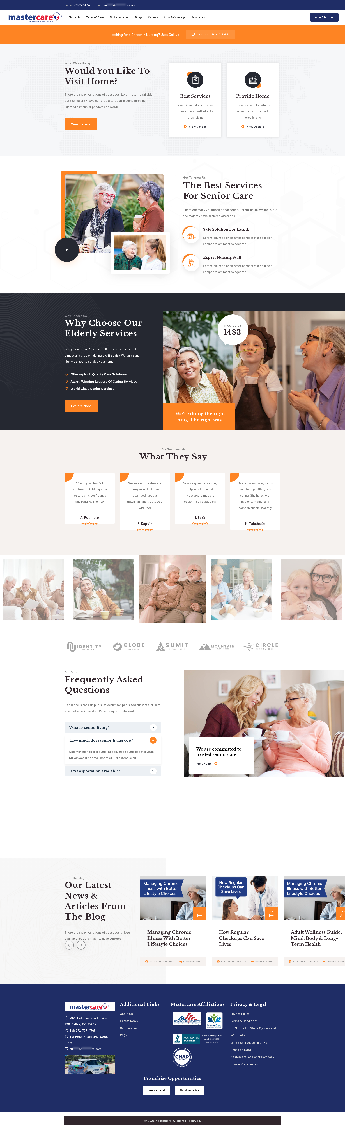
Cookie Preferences (244, 1064)
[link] (67, 250)
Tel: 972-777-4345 (82, 1030)
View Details (197, 126)
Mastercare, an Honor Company (252, 1057)
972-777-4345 (77, 5)
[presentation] (69, 945)
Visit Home (204, 763)
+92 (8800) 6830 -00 (213, 34)
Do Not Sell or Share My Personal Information (253, 1031)
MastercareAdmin (163, 961)
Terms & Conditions (244, 1021)
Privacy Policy (240, 1014)
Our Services (129, 1028)
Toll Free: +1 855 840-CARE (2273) (86, 1040)
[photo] (33, 615)
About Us (126, 1014)
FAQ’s (123, 1035)
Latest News (129, 1021)
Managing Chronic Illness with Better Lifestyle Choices (313, 938)
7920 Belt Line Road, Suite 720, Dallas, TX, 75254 (86, 1021)
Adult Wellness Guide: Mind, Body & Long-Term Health (244, 938)
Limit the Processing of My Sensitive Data (248, 1046)
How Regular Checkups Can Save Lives (169, 938)
